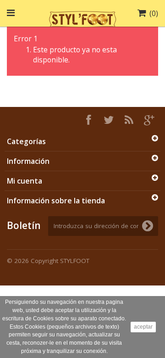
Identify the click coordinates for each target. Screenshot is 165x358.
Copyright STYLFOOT (60, 261)
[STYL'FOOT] (82, 18)
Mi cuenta (24, 181)
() (153, 13)
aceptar (143, 327)
